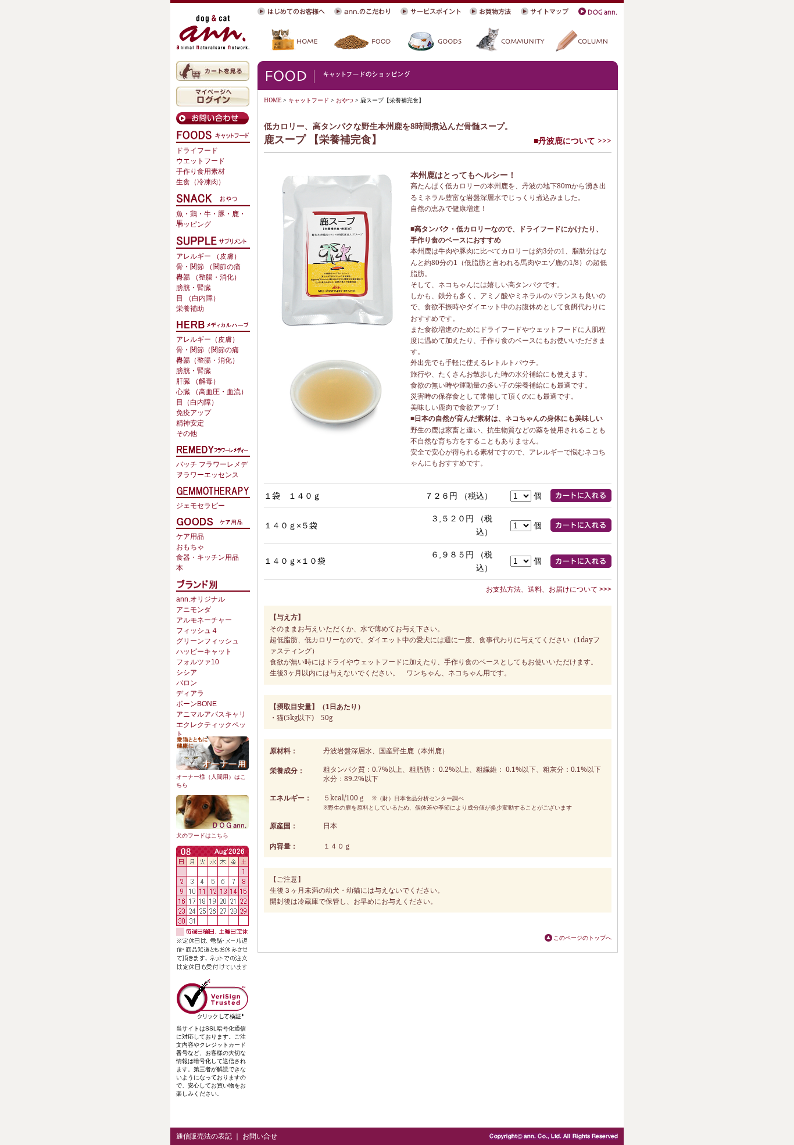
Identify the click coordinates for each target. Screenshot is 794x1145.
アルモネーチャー (204, 620)
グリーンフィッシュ (207, 641)
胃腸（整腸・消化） (207, 360)
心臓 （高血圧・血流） (212, 392)
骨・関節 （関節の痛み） (208, 268)
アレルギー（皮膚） (207, 339)
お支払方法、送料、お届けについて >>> (548, 589)
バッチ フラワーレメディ (212, 465)
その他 (186, 434)
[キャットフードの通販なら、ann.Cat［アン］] (212, 32)
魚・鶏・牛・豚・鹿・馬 (211, 215)
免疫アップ (193, 413)
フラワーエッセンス (207, 475)
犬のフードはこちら (202, 835)
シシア (186, 672)
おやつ (344, 100)
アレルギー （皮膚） (208, 256)
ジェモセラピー (200, 506)
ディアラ (190, 693)
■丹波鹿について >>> (572, 140)
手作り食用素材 (200, 171)
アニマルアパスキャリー (211, 715)
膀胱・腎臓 (193, 288)
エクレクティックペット (211, 726)
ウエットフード (200, 161)
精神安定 (190, 423)
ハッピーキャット (204, 651)
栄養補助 (190, 309)
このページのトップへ (582, 937)
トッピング (193, 224)
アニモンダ (193, 610)
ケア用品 (190, 536)
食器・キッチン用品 (207, 557)
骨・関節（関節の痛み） (207, 351)
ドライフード (197, 150)
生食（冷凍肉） (200, 182)
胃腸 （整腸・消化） (208, 277)
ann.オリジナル (200, 599)
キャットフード (308, 100)
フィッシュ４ (197, 631)
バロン (186, 683)
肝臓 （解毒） (198, 381)
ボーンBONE (196, 704)
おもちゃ (190, 547)
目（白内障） (197, 402)
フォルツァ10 (197, 662)
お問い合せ (259, 1136)
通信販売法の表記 (204, 1136)
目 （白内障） (198, 298)
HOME (272, 100)
